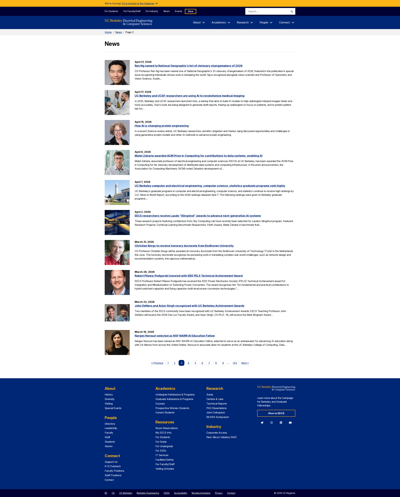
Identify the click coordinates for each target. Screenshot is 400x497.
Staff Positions (113, 475)
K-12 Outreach (113, 466)
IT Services (161, 455)
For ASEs (160, 450)
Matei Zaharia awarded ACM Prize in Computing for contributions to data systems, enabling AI (198, 155)
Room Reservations (166, 428)
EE (106, 493)
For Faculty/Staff (132, 11)
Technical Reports (216, 403)
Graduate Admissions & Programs (174, 399)
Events (178, 11)
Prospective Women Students (172, 408)
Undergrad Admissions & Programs (175, 394)
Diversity (110, 399)
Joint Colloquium (215, 412)
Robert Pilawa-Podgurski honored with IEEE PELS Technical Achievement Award (189, 275)
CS (113, 493)
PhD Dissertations (216, 408)
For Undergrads (164, 446)
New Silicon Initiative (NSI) (221, 437)
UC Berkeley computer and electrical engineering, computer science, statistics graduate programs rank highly (210, 185)
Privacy (219, 493)
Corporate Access (216, 432)
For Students (111, 11)
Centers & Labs (214, 399)
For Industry (152, 11)
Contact (109, 479)
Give (190, 11)
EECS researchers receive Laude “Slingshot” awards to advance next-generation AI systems (198, 215)
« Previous (158, 363)
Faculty (109, 432)
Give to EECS (276, 413)
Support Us (111, 461)
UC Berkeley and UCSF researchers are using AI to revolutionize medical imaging (190, 95)
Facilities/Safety (164, 459)
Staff (107, 437)
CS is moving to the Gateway (138, 3)
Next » (246, 363)
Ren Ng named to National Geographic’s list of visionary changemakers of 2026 (188, 65)
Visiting (109, 403)
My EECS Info (163, 432)
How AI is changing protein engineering (162, 125)
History (109, 394)
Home (108, 32)
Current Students (165, 412)
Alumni (108, 446)
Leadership (111, 428)
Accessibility (180, 493)
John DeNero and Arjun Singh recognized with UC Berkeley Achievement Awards (189, 305)
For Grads (161, 441)
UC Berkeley (125, 493)
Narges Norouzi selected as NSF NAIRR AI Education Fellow (175, 335)
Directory (110, 423)
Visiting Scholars (164, 468)
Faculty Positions (114, 470)
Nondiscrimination (201, 493)
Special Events (113, 408)
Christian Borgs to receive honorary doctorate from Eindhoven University (184, 245)
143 (235, 363)
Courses (160, 403)
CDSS (167, 493)
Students (110, 441)
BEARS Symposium (217, 417)
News (167, 11)
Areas (209, 394)
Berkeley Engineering (148, 493)
